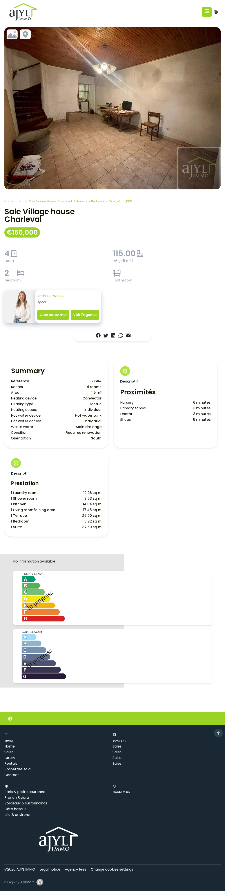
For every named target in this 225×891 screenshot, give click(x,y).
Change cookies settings (112, 869)
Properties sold (17, 769)
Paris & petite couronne (24, 791)
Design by (19, 882)
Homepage (13, 201)
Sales (8, 752)
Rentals (10, 763)
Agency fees (75, 869)
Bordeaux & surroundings (25, 803)
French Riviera (16, 797)
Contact (11, 774)
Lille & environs (17, 814)
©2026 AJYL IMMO (19, 869)
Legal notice (50, 869)
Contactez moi (53, 314)
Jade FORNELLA (50, 295)
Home (9, 746)
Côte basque (15, 808)
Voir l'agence (85, 314)
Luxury (9, 757)
